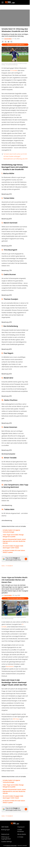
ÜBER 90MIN (4, 827)
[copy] (11, 42)
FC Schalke (13, 70)
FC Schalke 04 (9, 565)
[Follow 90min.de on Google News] (26, 559)
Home (3, 565)
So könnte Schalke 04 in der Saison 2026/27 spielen (14, 551)
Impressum (21, 827)
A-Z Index (20, 837)
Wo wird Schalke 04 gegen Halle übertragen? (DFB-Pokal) (13, 547)
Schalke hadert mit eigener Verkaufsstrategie (11, 531)
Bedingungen (5, 830)
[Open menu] (3, 2)
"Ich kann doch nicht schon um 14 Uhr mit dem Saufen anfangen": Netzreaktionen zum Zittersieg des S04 (15, 156)
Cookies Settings (6, 841)
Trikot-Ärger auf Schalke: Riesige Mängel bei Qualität (13, 536)
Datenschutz (5, 834)
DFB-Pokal (16, 719)
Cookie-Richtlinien (20, 830)
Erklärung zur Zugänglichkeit (6, 838)
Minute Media (21, 834)
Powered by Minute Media (11, 845)
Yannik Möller (8, 39)
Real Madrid (10, 666)
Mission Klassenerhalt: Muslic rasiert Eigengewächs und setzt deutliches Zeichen (14, 541)
